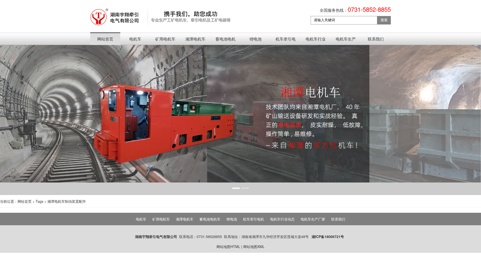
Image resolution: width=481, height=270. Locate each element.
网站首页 (105, 39)
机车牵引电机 (286, 40)
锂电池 (256, 39)
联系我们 (376, 39)
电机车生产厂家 (346, 40)
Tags (39, 201)
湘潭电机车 (195, 39)
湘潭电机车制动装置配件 (66, 201)
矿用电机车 (165, 39)
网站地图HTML (228, 246)
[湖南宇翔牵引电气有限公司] (160, 17)
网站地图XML (254, 246)
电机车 (135, 39)
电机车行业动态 (316, 40)
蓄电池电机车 (225, 40)
